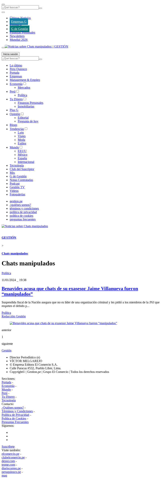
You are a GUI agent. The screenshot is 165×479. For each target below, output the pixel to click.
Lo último (16, 65)
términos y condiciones (24, 208)
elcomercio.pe (10, 453)
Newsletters (17, 36)
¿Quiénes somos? (13, 407)
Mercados (24, 87)
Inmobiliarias (26, 106)
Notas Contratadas (21, 180)
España (22, 158)
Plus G (14, 110)
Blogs (13, 125)
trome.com (8, 464)
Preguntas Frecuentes (15, 422)
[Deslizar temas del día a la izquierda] (3, 12)
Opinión (15, 114)
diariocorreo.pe (11, 468)
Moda (21, 139)
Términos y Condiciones (17, 411)
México (22, 154)
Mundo (14, 147)
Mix (12, 172)
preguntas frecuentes (23, 219)
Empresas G (19, 21)
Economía (16, 84)
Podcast (15, 183)
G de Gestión (19, 29)
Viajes (22, 136)
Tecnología (17, 165)
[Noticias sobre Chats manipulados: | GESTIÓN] (36, 46)
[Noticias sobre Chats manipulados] (25, 226)
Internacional (26, 162)
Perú (12, 91)
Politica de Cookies (14, 418)
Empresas (16, 25)
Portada (14, 72)
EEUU (22, 151)
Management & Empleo (25, 80)
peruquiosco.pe (11, 472)
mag (4, 475)
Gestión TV (17, 187)
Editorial (23, 117)
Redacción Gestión (14, 316)
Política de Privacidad (15, 415)
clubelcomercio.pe (13, 457)
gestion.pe (16, 201)
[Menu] (3, 4)
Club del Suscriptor (22, 169)
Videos (14, 190)
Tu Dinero (16, 99)
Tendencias (17, 129)
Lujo (21, 132)
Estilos (22, 143)
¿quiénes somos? (20, 205)
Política (22, 95)
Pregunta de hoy (28, 121)
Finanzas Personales (22, 32)
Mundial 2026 (19, 39)
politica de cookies (21, 215)
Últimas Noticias (20, 18)
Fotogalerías (17, 194)
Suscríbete (8, 446)
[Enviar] (40, 8)
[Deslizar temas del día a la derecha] (3, 47)
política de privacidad (23, 212)
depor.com (8, 461)
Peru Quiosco (18, 69)
